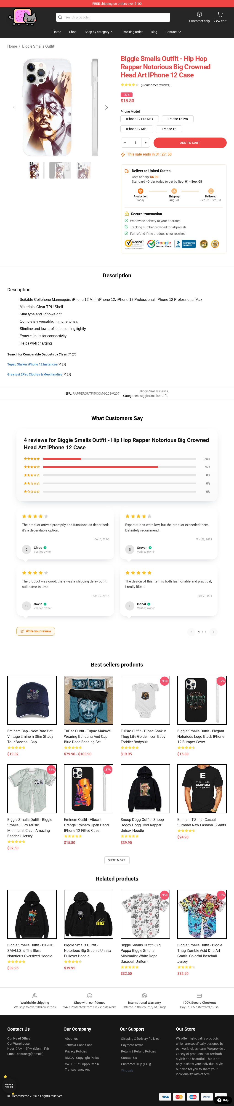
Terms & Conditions (78, 1045)
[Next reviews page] (213, 632)
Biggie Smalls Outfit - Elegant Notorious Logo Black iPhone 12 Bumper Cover (200, 736)
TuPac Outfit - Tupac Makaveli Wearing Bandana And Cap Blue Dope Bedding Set (88, 736)
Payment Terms (132, 1045)
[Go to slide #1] (37, 170)
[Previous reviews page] (191, 632)
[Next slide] (106, 107)
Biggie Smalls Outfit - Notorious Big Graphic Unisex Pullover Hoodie (87, 950)
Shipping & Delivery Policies (140, 1038)
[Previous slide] (14, 107)
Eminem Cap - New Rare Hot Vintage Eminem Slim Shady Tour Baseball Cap (30, 736)
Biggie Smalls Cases (154, 391)
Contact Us (129, 1058)
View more (117, 860)
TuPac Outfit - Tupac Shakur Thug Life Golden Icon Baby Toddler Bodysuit (143, 736)
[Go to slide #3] (84, 170)
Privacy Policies (76, 1051)
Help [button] (226, 1100)
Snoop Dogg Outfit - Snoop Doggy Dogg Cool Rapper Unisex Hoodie (142, 825)
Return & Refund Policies (138, 1051)
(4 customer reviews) (155, 85)
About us (71, 1038)
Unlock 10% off (9, 1085)
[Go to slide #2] (60, 170)
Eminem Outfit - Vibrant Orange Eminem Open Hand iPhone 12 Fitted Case (86, 825)
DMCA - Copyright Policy (82, 1058)
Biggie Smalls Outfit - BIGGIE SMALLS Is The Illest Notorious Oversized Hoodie (30, 950)
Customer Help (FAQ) (136, 1064)
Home (12, 46)
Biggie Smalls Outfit (38, 46)
